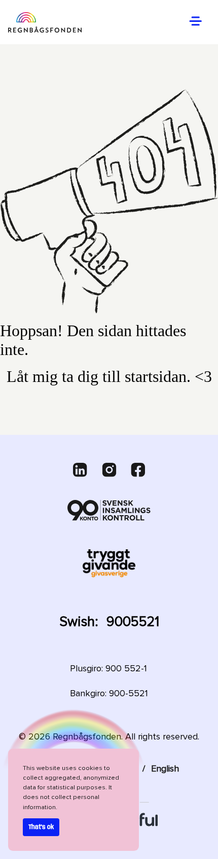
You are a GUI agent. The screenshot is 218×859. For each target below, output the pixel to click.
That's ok (41, 827)
